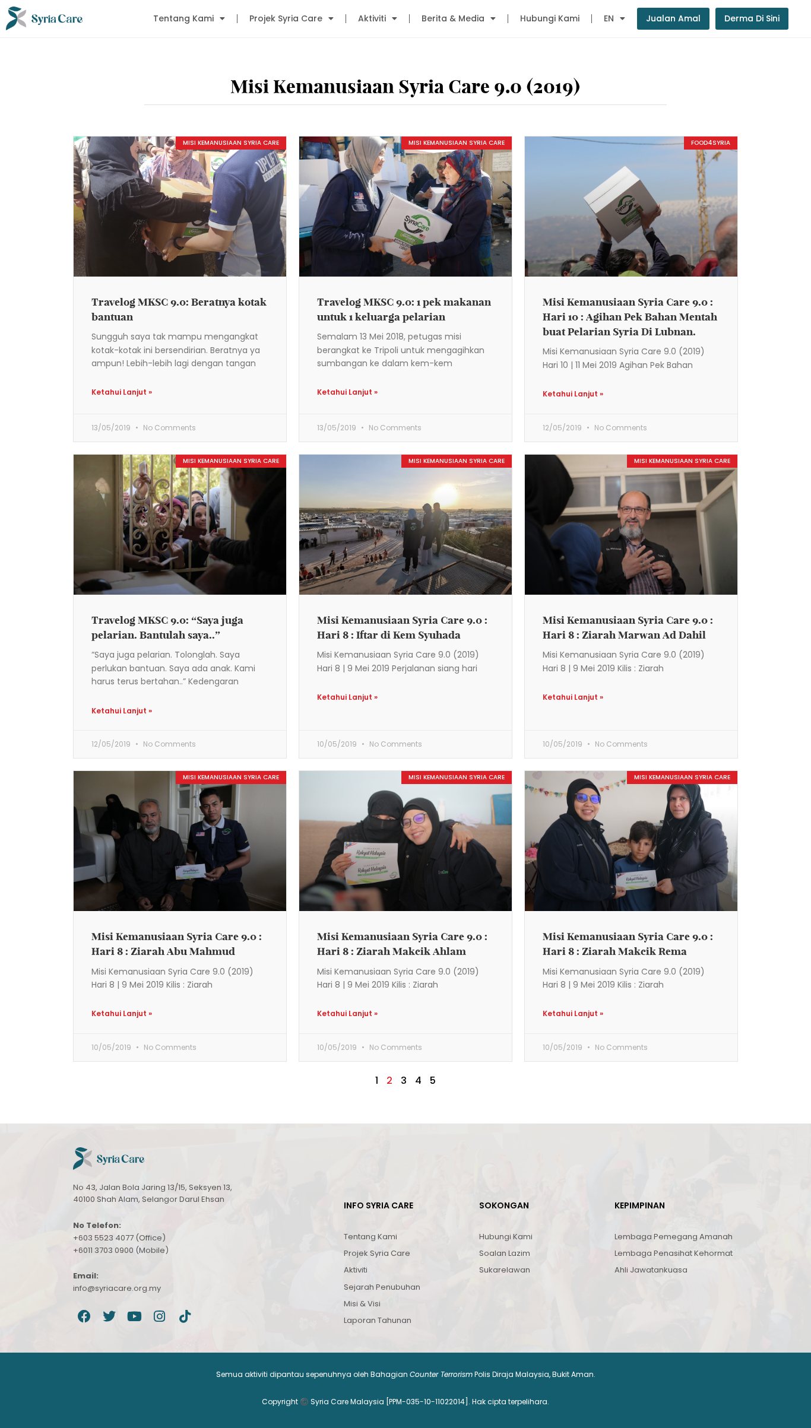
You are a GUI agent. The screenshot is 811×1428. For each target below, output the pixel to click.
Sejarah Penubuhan (382, 1287)
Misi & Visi (362, 1303)
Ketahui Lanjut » (121, 392)
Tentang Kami (183, 18)
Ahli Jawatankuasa (651, 1269)
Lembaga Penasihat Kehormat (673, 1253)
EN (609, 18)
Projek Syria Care (285, 18)
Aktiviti (372, 18)
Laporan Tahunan (377, 1320)
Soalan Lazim (504, 1253)
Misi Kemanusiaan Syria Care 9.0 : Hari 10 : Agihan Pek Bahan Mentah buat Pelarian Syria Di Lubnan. (630, 317)
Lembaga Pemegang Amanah (673, 1236)
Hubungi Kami (549, 18)
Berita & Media (453, 18)
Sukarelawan (504, 1269)
